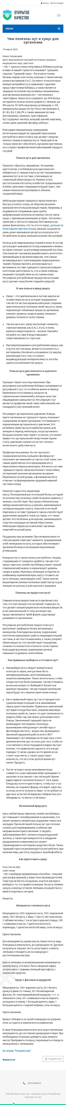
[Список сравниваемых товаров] (58, 16)
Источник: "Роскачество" (17, 1050)
